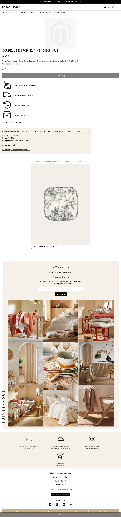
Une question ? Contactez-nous (60, 489)
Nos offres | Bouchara (60, 477)
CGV (75, 511)
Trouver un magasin (62, 495)
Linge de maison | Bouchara (60, 473)
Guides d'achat (60, 481)
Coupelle (32, 12)
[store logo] (11, 7)
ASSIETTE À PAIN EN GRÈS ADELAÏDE (44, 246)
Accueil (4, 12)
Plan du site (103, 511)
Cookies (16, 511)
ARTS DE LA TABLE (21, 12)
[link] (109, 7)
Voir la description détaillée (12, 64)
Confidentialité (46, 511)
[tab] (45, 149)
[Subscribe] (81, 289)
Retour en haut (117, 510)
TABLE (11, 12)
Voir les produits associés (11, 122)
